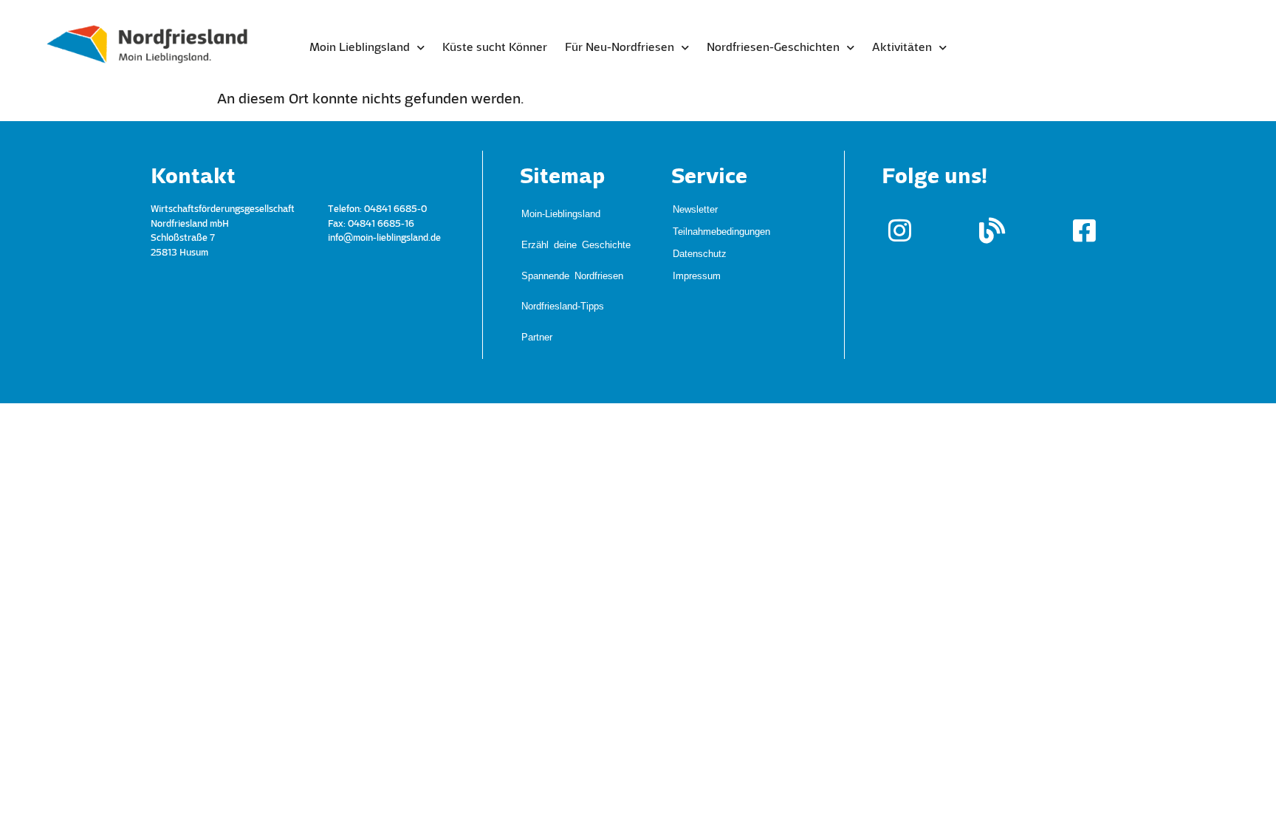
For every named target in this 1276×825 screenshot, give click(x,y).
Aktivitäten (902, 48)
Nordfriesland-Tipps (562, 249)
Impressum (697, 275)
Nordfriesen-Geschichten (773, 48)
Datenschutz (700, 253)
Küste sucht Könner (494, 48)
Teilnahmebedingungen (721, 231)
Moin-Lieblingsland (560, 205)
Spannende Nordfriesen (572, 234)
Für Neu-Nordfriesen (619, 48)
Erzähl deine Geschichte (576, 220)
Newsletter (695, 208)
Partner (536, 264)
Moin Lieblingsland (359, 48)
